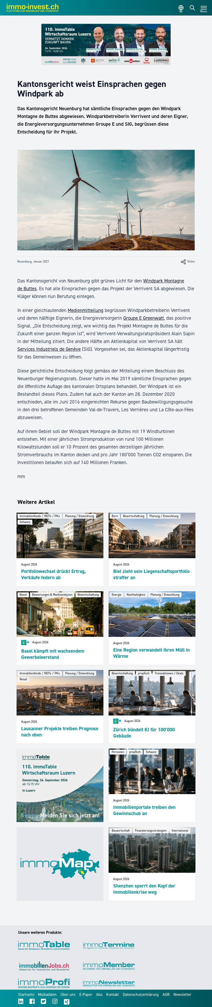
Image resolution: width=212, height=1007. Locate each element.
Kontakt (112, 994)
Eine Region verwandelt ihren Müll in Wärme (151, 653)
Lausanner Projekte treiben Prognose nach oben (59, 731)
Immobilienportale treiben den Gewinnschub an (144, 810)
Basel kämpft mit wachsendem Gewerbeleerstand (52, 654)
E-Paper (85, 994)
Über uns (67, 994)
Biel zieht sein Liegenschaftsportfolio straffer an (151, 574)
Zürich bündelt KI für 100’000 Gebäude (144, 732)
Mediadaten (47, 994)
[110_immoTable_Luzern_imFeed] (60, 785)
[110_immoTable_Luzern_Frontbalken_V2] (106, 44)
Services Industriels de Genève (49, 349)
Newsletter (182, 994)
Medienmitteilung (85, 310)
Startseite (26, 994)
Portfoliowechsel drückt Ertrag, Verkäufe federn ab (53, 574)
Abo (99, 994)
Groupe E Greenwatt (143, 318)
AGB (166, 994)
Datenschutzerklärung (141, 994)
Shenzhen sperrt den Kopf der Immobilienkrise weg (144, 889)
